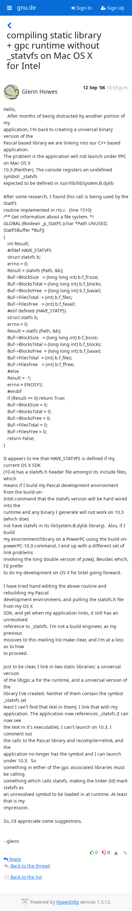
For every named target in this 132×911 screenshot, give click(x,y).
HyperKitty (67, 902)
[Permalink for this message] (125, 853)
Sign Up (115, 8)
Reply (14, 859)
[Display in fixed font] (115, 853)
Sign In (83, 8)
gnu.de (26, 8)
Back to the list (25, 877)
